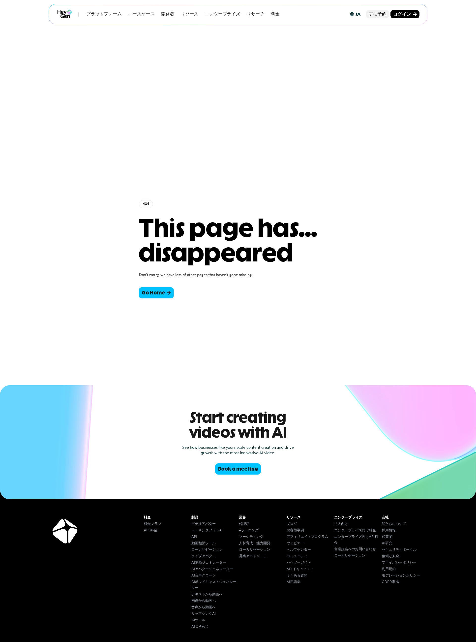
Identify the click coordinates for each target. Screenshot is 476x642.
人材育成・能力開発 (254, 543)
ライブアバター (203, 556)
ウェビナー (295, 543)
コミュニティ (297, 556)
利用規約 (389, 569)
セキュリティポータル (399, 549)
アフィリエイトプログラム (307, 537)
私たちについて (394, 524)
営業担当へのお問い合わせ (355, 549)
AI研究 (387, 543)
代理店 (244, 524)
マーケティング (251, 537)
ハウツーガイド (299, 562)
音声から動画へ (203, 607)
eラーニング (248, 530)
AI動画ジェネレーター (208, 562)
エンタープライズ (222, 14)
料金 (275, 14)
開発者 (167, 14)
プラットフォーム (104, 14)
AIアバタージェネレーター (212, 569)
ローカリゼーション (207, 549)
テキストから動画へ (207, 594)
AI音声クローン (203, 575)
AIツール (198, 620)
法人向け (341, 524)
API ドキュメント (300, 569)
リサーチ (255, 14)
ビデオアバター (203, 524)
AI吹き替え (200, 626)
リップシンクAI (203, 613)
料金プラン (152, 524)
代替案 (387, 537)
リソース (189, 14)
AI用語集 (293, 582)
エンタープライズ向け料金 (355, 530)
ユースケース (141, 14)
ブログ (292, 524)
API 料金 (150, 530)
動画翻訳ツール (203, 543)
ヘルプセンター (299, 549)
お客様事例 (295, 530)
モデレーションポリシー (401, 575)
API (194, 537)
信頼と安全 (390, 556)
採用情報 (389, 530)
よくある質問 (297, 575)
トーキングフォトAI (207, 530)
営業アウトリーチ (253, 556)
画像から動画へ (203, 601)
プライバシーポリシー (399, 562)
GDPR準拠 (390, 582)
